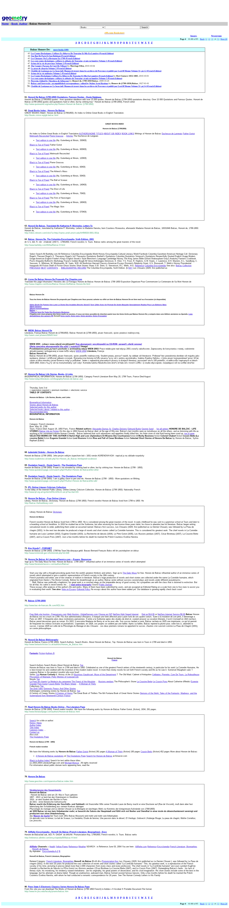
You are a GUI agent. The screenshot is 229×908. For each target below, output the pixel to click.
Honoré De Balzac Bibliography (43, 640)
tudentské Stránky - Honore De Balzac (46, 452)
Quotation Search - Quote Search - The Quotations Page (55, 465)
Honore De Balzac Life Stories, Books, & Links (50, 374)
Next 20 (224, 39)
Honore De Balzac (36, 776)
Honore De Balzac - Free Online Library (47, 498)
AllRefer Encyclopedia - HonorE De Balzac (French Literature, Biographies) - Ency (67, 832)
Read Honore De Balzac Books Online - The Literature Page (56, 707)
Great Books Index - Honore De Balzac (46, 110)
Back (202, 39)
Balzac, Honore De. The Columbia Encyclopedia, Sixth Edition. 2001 (61, 239)
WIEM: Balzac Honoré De (40, 330)
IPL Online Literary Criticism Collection (47, 487)
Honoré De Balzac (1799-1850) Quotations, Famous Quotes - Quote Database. (65, 97)
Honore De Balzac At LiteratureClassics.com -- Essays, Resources (59, 559)
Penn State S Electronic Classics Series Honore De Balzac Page (59, 887)
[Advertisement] (114, 8)
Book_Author (19, 23)
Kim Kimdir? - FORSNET (40, 548)
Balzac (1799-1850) (37, 601)
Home (5, 23)
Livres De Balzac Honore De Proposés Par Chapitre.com (55, 279)
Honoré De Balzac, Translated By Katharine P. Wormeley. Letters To (60, 226)
